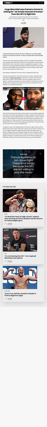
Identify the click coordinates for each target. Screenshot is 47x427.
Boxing (6, 214)
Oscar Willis (23, 22)
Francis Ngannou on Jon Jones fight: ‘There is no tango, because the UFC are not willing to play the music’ (23, 163)
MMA (5, 253)
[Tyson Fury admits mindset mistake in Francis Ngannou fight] (23, 284)
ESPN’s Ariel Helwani (15, 78)
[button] (42, 2)
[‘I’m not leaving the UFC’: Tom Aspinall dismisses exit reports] (23, 246)
